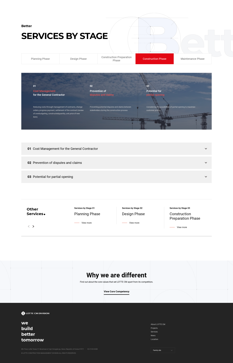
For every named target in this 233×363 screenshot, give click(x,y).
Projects (154, 328)
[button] (33, 226)
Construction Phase (154, 58)
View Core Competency (116, 291)
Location (154, 339)
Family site (157, 350)
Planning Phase (40, 58)
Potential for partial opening (50, 177)
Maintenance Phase (193, 58)
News (153, 335)
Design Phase (78, 58)
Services (154, 332)
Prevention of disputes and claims (55, 163)
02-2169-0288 (92, 349)
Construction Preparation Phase (116, 59)
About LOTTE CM (158, 324)
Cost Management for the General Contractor (63, 149)
